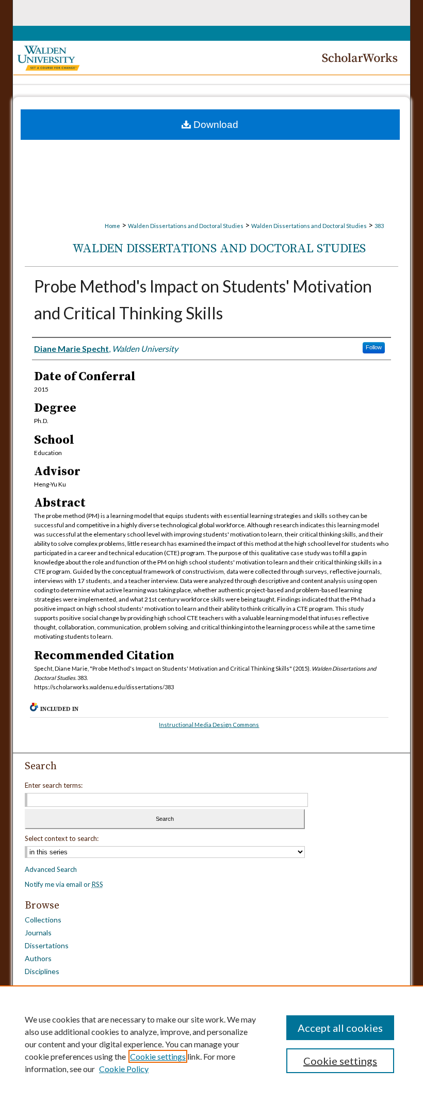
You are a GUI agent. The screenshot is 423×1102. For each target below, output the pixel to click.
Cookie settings (158, 1056)
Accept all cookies (340, 1028)
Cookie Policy (124, 1069)
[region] (211, 1043)
